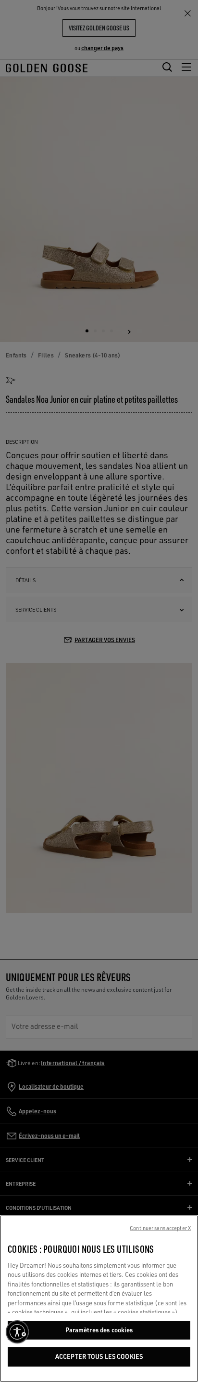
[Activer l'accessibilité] (17, 1331)
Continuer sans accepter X (160, 1228)
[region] (99, 1298)
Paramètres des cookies (99, 1330)
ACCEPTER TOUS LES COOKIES (99, 1356)
